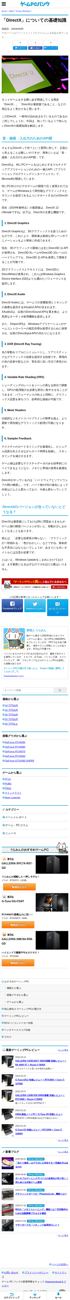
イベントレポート (16, 817)
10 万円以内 (11, 705)
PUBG (8, 783)
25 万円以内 (11, 719)
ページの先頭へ (60, 1264)
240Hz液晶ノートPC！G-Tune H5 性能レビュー (39, 1114)
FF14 (8, 779)
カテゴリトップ (11, 1297)
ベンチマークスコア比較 (17, 1030)
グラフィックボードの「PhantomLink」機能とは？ (41, 1194)
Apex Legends (12, 797)
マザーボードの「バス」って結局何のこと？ (37, 1225)
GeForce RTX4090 (15, 742)
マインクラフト (13, 793)
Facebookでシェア (12, 608)
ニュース (10, 833)
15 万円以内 (11, 710)
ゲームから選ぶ (15, 1002)
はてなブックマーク (57, 610)
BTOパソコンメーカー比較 (18, 1023)
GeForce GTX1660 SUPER (19, 760)
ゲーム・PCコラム (23, 11)
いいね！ (36, 48)
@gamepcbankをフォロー (14, 676)
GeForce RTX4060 (15, 756)
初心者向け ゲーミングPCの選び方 (22, 1009)
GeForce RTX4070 (15, 751)
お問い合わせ (11, 1272)
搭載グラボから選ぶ (17, 995)
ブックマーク (51, 48)
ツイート (21, 48)
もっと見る (63, 1050)
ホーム (4, 11)
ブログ (11, 11)
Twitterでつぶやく (35, 608)
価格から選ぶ (14, 988)
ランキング (34, 1297)
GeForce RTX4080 (15, 746)
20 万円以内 (11, 714)
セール (58, 1297)
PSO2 (8, 788)
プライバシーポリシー (36, 1272)
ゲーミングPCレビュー (16, 1016)
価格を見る (21, 886)
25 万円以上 (11, 723)
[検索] (60, 690)
